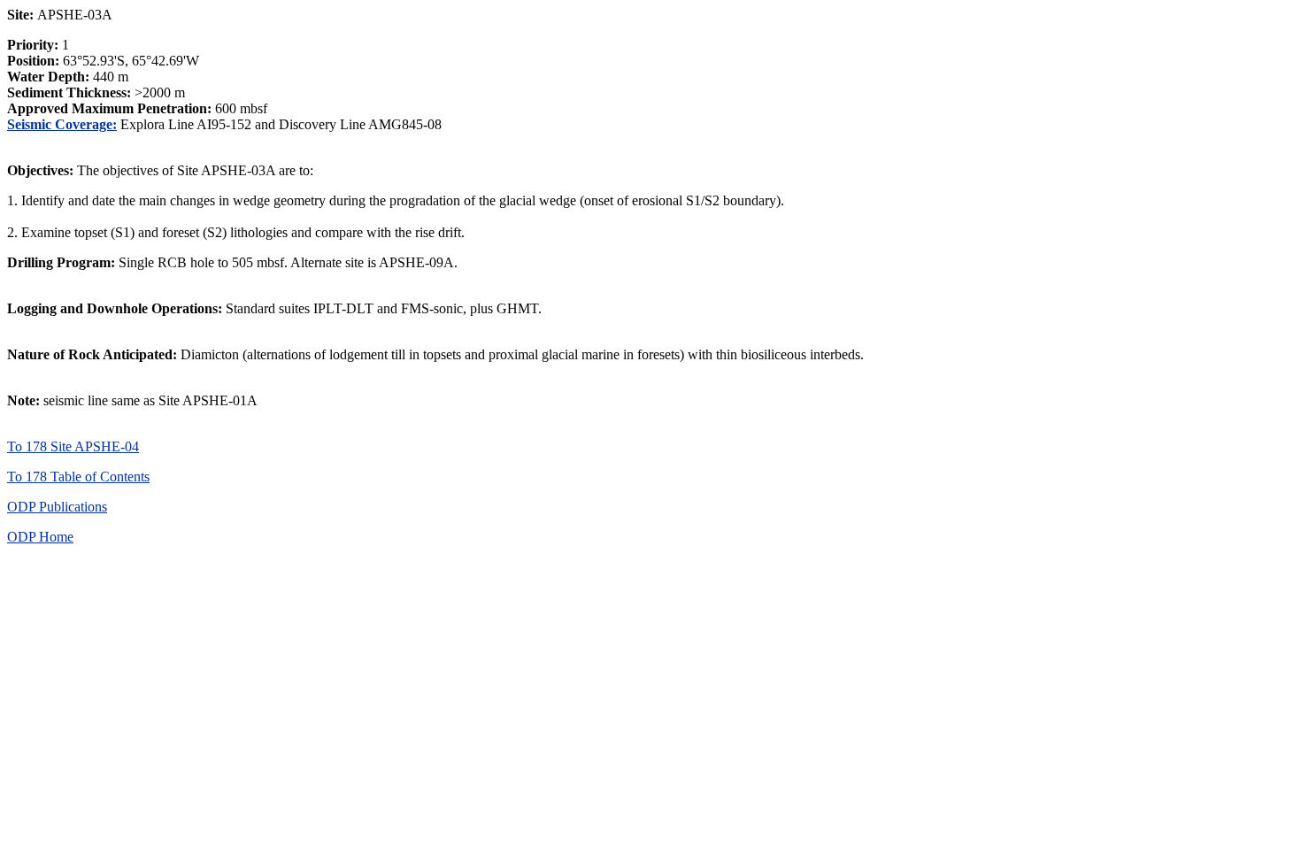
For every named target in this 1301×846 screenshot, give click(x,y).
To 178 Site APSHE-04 (73, 446)
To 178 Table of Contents (78, 476)
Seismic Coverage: (62, 124)
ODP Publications (57, 506)
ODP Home (40, 536)
